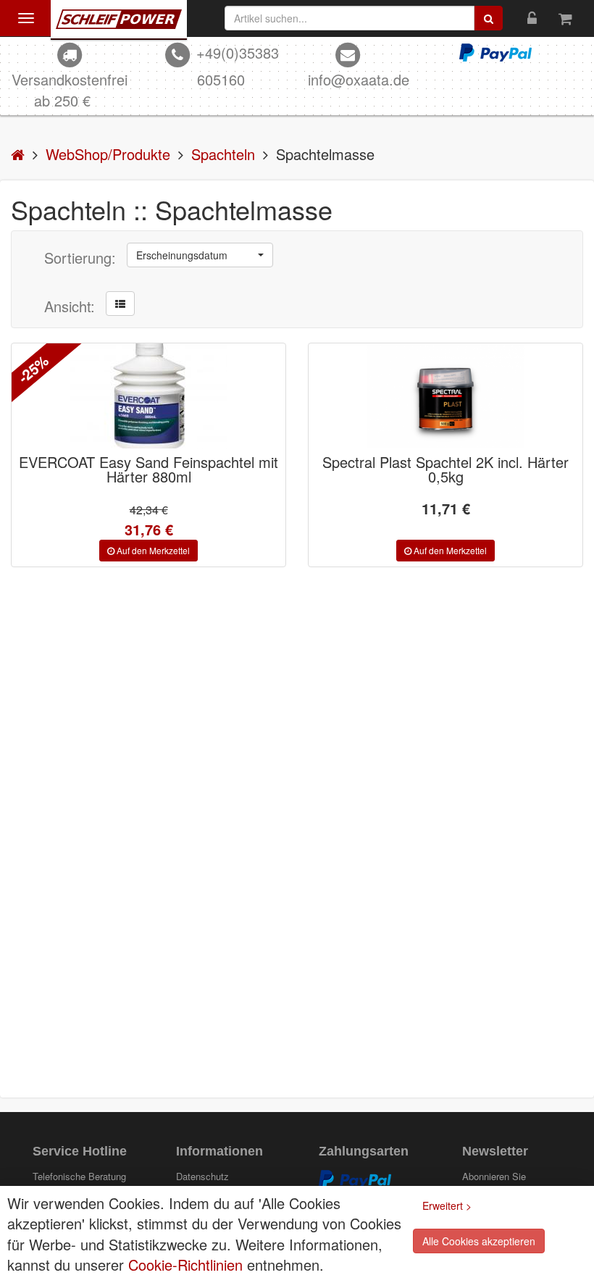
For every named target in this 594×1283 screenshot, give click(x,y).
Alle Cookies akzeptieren (478, 1241)
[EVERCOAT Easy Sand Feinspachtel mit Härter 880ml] (148, 395)
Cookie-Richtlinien (185, 1264)
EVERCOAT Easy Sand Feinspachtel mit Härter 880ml (148, 469)
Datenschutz (202, 1176)
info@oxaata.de (358, 79)
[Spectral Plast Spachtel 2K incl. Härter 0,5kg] (445, 395)
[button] (200, 255)
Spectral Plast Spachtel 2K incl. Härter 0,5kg (445, 469)
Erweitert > (447, 1205)
